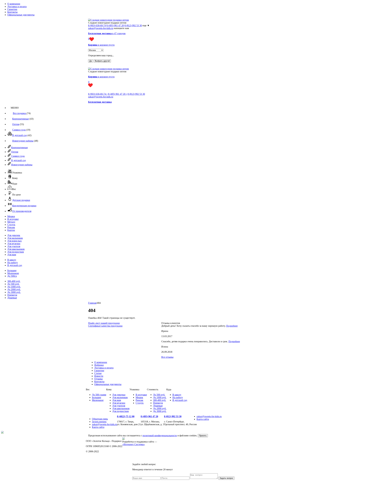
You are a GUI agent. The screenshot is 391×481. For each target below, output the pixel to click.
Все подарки (20, 113)
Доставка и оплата (17, 6)
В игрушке (13, 219)
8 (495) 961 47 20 (115, 25)
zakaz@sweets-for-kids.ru (100, 28)
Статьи (98, 373)
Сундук (11, 224)
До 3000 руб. (14, 292)
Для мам (11, 254)
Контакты (12, 12)
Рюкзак (11, 227)
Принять (203, 436)
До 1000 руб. (14, 286)
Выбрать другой (102, 61)
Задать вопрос (99, 421)
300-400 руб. (13, 281)
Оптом (15, 124)
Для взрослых (14, 241)
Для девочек (13, 235)
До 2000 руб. (14, 289)
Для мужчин (13, 243)
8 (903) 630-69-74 (97, 25)
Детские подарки (21, 200)
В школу (11, 259)
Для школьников (16, 249)
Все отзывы (167, 357)
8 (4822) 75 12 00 (125, 416)
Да (90, 61)
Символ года (19, 129)
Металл (11, 222)
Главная (92, 303)
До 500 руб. (13, 284)
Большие (11, 270)
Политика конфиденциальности (102, 456)
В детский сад (19, 135)
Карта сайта (98, 427)
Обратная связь (100, 419)
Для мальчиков (15, 238)
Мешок (139, 397)
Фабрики (99, 365)
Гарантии (12, 9)
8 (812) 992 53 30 (133, 25)
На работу (12, 262)
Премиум (12, 295)
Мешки (11, 216)
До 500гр (12, 276)
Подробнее (232, 326)
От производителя (21, 211)
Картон (11, 230)
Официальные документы (21, 14)
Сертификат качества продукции (105, 326)
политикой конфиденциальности (160, 435)
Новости (98, 376)
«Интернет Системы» (133, 444)
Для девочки (118, 394)
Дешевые (12, 297)
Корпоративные (20, 118)
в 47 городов (107, 33)
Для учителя (13, 246)
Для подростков (15, 252)
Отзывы (98, 378)
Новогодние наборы (22, 140)
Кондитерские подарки (24, 205)
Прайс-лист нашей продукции (104, 323)
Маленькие (13, 273)
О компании (13, 3)
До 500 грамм (99, 394)
